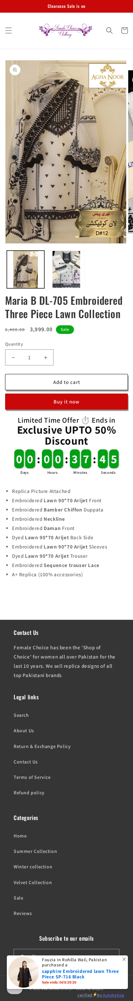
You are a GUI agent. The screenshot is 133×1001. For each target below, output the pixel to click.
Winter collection (33, 867)
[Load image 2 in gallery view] (66, 269)
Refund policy (29, 792)
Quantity (14, 344)
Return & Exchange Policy (42, 746)
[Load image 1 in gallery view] (25, 269)
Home (20, 836)
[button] (8, 30)
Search (21, 715)
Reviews (23, 913)
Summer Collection (35, 851)
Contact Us (26, 762)
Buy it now (66, 401)
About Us (24, 730)
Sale (18, 898)
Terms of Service (32, 777)
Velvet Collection (33, 882)
